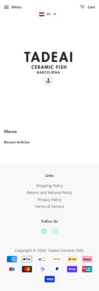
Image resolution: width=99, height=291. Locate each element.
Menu (16, 6)
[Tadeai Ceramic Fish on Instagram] (55, 232)
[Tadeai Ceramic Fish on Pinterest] (44, 232)
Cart (91, 7)
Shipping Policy (49, 185)
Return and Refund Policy (49, 192)
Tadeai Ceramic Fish (65, 250)
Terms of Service (49, 206)
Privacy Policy (49, 199)
